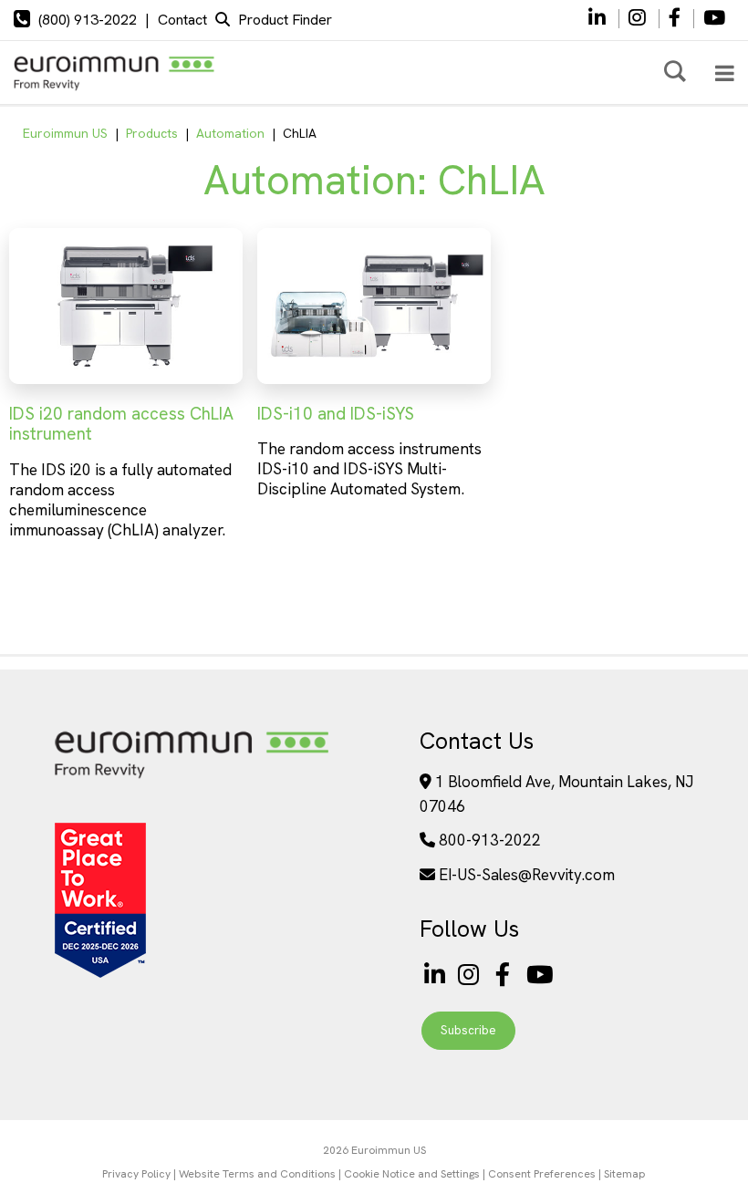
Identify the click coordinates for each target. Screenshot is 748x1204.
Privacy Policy (136, 1174)
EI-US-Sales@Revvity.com (527, 875)
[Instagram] (639, 18)
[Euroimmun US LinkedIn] (434, 975)
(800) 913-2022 (87, 19)
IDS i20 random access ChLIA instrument (121, 424)
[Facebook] (676, 18)
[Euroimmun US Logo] (191, 776)
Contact (182, 19)
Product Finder (285, 19)
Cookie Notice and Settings (412, 1174)
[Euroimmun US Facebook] (506, 975)
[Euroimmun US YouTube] (540, 975)
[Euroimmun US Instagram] (472, 975)
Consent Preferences (542, 1174)
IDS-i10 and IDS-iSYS (335, 413)
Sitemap (625, 1174)
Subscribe (468, 1030)
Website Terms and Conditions (257, 1174)
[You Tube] (714, 18)
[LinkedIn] (597, 18)
